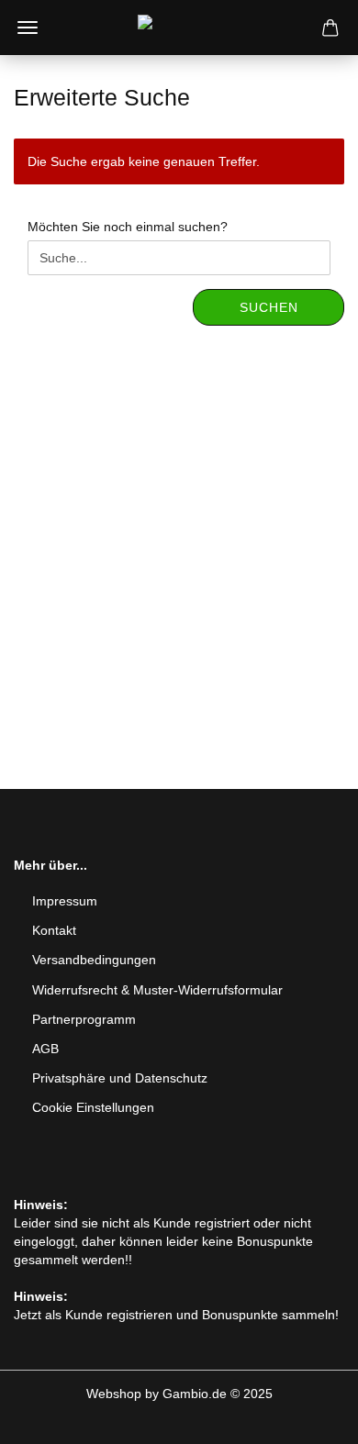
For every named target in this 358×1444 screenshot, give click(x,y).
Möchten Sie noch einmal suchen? (128, 226)
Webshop (113, 1393)
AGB (45, 1048)
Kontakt (54, 930)
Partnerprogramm (84, 1019)
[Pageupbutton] (307, 1416)
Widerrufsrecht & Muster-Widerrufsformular (157, 990)
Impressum (64, 901)
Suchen (269, 307)
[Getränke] (179, 27)
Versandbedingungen (94, 959)
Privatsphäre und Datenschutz (119, 1078)
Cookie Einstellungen (93, 1107)
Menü (27, 27)
